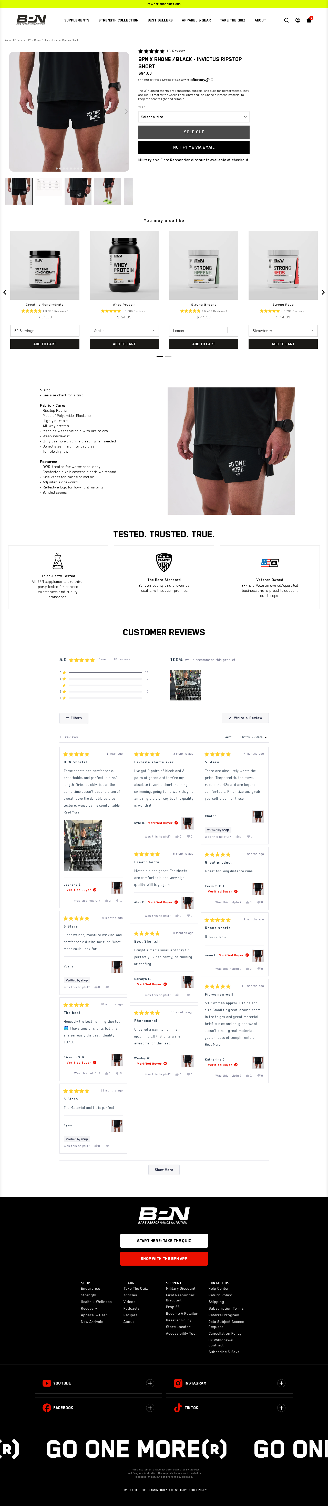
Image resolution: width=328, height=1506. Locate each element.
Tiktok (191, 1407)
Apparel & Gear (14, 39)
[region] (186, 685)
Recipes (130, 1315)
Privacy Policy (158, 1490)
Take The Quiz (136, 1288)
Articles (130, 1295)
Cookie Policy (198, 1490)
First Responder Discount (180, 1297)
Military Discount (181, 1288)
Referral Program (224, 1315)
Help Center (219, 1288)
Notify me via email (194, 147)
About (129, 1322)
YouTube (62, 1383)
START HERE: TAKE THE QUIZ (164, 1241)
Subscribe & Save (224, 1352)
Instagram (195, 1383)
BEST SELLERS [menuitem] (160, 20)
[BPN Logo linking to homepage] (31, 20)
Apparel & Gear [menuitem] (196, 20)
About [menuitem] (260, 20)
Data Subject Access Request (226, 1324)
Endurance (90, 1288)
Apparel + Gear (94, 1315)
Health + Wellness (96, 1302)
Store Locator (178, 1327)
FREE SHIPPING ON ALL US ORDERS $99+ (164, 4)
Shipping (216, 1302)
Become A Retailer (182, 1313)
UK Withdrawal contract (221, 1342)
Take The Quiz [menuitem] (232, 20)
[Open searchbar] (286, 20)
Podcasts (132, 1308)
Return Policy (220, 1295)
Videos (130, 1302)
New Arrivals (92, 1322)
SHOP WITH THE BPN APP (164, 1258)
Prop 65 (173, 1307)
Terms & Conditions (134, 1490)
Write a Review (251, 719)
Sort (228, 737)
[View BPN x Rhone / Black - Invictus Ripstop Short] (117, 888)
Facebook (63, 1407)
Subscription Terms (226, 1308)
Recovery (89, 1308)
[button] (57, 169)
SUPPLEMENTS (76, 20)
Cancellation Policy (225, 1333)
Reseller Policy (179, 1320)
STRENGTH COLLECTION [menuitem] (118, 20)
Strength (88, 1295)
